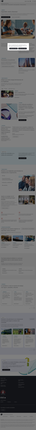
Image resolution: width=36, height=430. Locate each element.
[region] (18, 46)
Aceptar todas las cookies (22, 48)
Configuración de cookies (13, 48)
